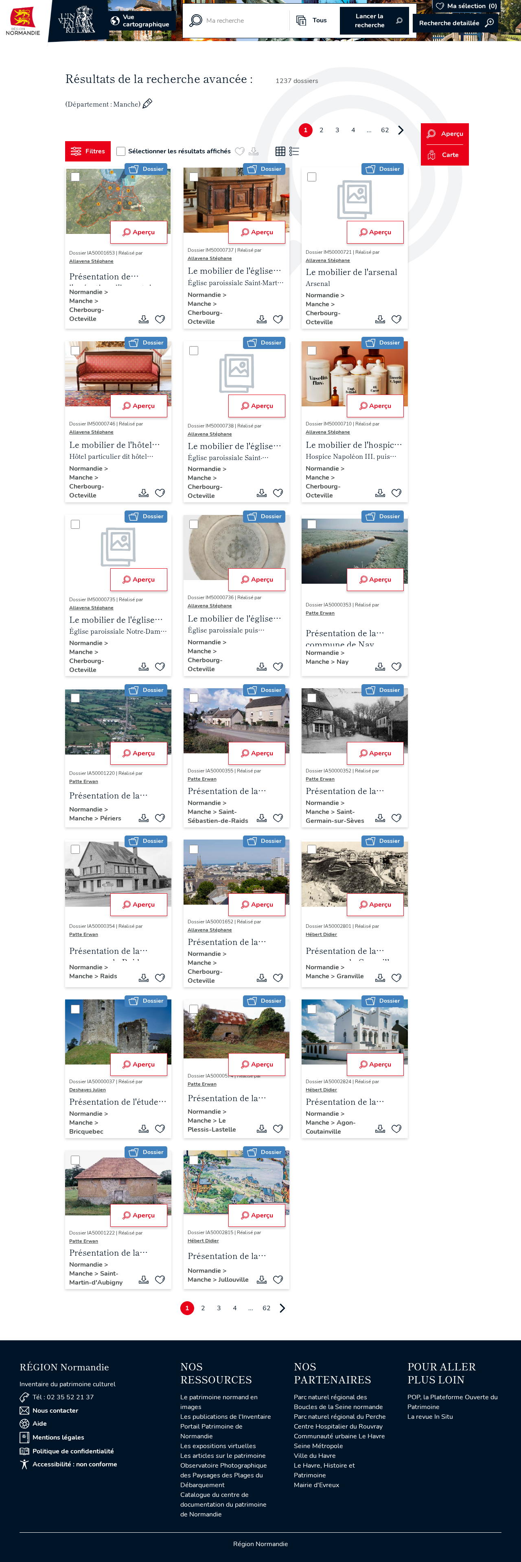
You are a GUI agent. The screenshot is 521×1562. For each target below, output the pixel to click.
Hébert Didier (321, 934)
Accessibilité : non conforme (75, 1464)
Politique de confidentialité (73, 1451)
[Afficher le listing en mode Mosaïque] (280, 151)
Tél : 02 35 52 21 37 (63, 1397)
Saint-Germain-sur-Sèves (335, 816)
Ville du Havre (315, 1455)
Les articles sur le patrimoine (223, 1455)
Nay (342, 661)
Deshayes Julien (87, 1089)
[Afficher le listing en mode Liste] (294, 151)
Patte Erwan (320, 613)
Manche (81, 301)
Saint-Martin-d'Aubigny (96, 1278)
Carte (450, 155)
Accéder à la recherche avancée (455, 23)
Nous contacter (55, 1410)
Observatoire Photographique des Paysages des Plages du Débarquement (223, 1475)
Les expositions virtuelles (218, 1446)
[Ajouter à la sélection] (160, 319)
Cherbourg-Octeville (86, 314)
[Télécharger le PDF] (144, 319)
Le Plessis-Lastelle (212, 1125)
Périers (110, 818)
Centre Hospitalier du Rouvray (338, 1426)
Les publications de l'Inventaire (225, 1416)
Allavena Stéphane (91, 261)
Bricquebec (86, 1131)
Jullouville (234, 1279)
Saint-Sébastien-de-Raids (218, 816)
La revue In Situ (430, 1416)
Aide (40, 1423)
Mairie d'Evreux (316, 1485)
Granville (350, 976)
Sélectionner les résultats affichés (179, 151)
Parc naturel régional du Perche (340, 1416)
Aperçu (144, 232)
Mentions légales (58, 1437)
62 (385, 130)
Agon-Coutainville (331, 1127)
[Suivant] (401, 130)
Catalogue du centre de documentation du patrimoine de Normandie (223, 1504)
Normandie (86, 292)
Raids (108, 976)
